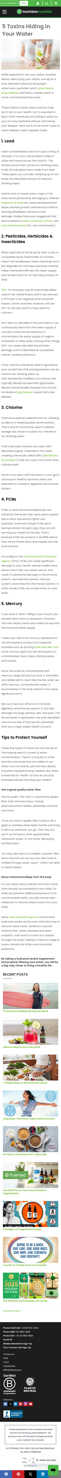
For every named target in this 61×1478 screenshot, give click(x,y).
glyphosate (25, 392)
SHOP (23, 3)
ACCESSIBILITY (31, 1465)
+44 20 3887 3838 (24, 1335)
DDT (4, 290)
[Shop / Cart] (56, 3)
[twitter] (10, 1404)
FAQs (5, 1358)
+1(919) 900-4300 (30, 1328)
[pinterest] (20, 1404)
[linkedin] (15, 1404)
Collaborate (9, 1366)
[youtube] (30, 1404)
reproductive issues (14, 225)
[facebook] (5, 1404)
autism (25, 221)
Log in (6, 1362)
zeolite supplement (42, 958)
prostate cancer (42, 221)
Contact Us (8, 1354)
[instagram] (25, 1404)
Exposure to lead (12, 203)
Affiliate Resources (12, 1370)
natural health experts (23, 917)
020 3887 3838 (23, 1331)
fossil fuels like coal (46, 647)
